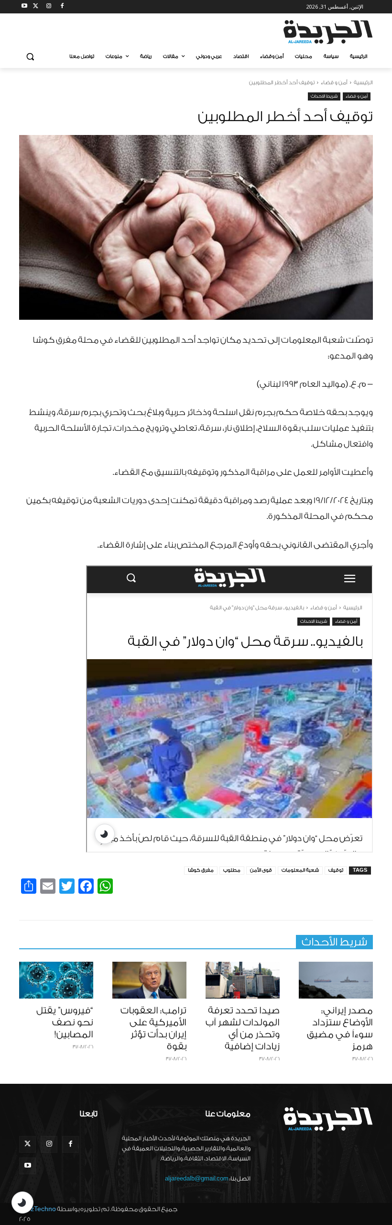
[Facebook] (61, 6)
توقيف (335, 870)
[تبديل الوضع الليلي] (22, 1202)
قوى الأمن (261, 870)
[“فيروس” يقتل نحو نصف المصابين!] (56, 980)
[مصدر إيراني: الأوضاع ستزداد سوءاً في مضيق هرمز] (336, 980)
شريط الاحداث (324, 96)
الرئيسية (363, 82)
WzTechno (40, 1209)
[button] (30, 56)
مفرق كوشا (201, 870)
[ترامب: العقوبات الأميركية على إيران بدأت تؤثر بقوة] (149, 980)
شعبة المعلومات (300, 870)
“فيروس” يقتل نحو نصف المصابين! (64, 1022)
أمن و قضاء (334, 82)
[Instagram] (49, 6)
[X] (35, 6)
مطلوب (231, 870)
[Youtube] (24, 6)
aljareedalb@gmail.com (197, 1178)
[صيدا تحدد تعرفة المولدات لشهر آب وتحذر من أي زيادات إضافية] (243, 980)
